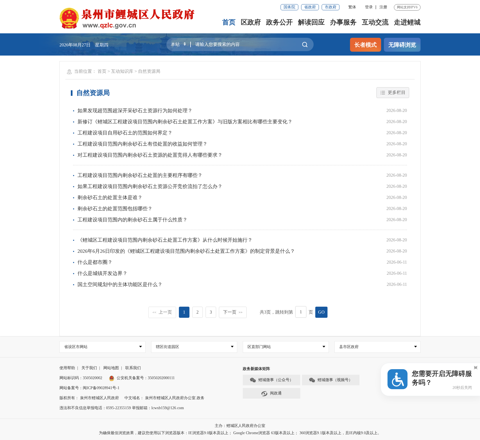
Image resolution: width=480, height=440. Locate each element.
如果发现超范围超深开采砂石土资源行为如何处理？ (135, 110)
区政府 (251, 22)
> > (129, 71)
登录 (369, 7)
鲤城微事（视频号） (335, 380)
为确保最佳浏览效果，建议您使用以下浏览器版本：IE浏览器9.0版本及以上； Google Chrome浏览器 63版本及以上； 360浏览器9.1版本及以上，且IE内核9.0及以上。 (240, 433)
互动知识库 (122, 71)
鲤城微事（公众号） (275, 380)
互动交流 (375, 22)
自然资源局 (149, 71)
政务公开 (279, 22)
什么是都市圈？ (95, 262)
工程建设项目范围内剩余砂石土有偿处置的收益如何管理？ (143, 144)
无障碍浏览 (402, 45)
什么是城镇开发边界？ (103, 273)
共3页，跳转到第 (276, 312)
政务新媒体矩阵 (256, 369)
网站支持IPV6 (407, 7)
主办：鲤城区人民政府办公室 (240, 426)
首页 (229, 22)
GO (321, 312)
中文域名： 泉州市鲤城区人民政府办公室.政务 (164, 398)
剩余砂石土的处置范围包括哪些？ (115, 208)
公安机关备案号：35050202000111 (146, 378)
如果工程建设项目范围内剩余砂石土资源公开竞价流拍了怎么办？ (150, 186)
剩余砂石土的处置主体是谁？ (110, 197)
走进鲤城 (407, 22)
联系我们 (133, 368)
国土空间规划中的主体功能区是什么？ (120, 284)
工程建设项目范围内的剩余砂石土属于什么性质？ (133, 219)
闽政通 (276, 393)
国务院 (289, 7)
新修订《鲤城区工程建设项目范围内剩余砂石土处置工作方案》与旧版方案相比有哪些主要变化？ (185, 121)
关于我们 (89, 368)
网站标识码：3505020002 (80, 378)
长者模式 (365, 45)
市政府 (330, 7)
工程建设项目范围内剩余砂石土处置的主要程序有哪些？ (140, 175)
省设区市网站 (76, 347)
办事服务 (343, 22)
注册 (383, 7)
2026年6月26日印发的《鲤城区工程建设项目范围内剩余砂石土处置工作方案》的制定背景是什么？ (186, 251)
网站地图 (111, 368)
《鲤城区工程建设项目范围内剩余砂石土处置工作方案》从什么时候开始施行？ (165, 240)
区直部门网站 (259, 347)
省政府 (310, 7)
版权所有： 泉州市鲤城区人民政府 (89, 398)
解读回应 (311, 22)
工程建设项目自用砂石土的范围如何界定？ (125, 133)
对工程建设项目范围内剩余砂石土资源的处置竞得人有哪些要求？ (150, 155)
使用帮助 (67, 368)
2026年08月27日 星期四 (83, 44)
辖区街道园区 (167, 347)
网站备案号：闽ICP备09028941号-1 (89, 388)
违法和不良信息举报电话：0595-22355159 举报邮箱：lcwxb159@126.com (121, 408)
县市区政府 (349, 347)
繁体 (352, 7)
